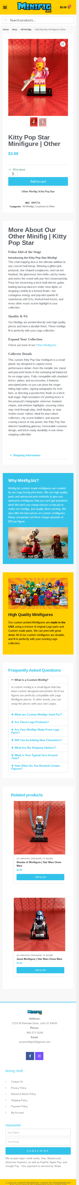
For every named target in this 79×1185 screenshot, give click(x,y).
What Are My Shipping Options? (35, 747)
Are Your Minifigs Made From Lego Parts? (35, 731)
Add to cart (38, 181)
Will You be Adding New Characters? (38, 740)
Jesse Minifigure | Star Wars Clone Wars (39, 959)
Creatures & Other (45, 206)
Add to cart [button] (40, 877)
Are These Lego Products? (32, 722)
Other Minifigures (46, 345)
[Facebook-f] (30, 1056)
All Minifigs (26, 29)
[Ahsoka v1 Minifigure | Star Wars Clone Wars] (40, 827)
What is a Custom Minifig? (31, 679)
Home (6, 29)
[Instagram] (39, 1056)
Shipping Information (26, 455)
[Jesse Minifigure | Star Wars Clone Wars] (40, 924)
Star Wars (36, 858)
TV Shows (48, 858)
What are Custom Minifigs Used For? (38, 714)
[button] (5, 7)
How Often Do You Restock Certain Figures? (35, 767)
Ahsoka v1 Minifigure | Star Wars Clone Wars (39, 864)
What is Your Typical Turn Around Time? (34, 757)
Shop (14, 29)
